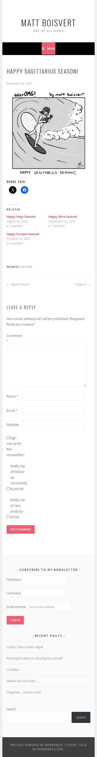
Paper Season (20, 284)
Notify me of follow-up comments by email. (17, 477)
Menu (51, 48)
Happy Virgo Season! (21, 216)
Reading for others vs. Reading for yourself (35, 658)
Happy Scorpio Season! (23, 234)
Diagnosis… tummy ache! (24, 692)
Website (13, 424)
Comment (14, 338)
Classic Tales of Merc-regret (25, 647)
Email (12, 410)
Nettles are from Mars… (22, 681)
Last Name (14, 593)
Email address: (17, 607)
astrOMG (26, 266)
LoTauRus (13, 669)
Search (11, 709)
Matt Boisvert (48, 22)
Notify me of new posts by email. (17, 508)
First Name (14, 579)
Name (12, 396)
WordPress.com (50, 749)
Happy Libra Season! (62, 216)
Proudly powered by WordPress (36, 745)
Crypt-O (80, 284)
